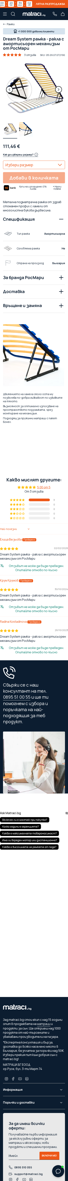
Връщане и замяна (22, 305)
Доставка (14, 291)
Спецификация (19, 219)
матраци (43, 1024)
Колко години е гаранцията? (20, 826)
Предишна (9, 89)
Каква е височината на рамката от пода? (29, 847)
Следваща (58, 89)
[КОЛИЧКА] (63, 14)
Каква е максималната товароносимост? (29, 833)
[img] (9, 549)
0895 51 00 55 (16, 697)
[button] (12, 55)
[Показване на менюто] (5, 14)
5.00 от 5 (43, 487)
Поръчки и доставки (19, 1102)
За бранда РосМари (23, 277)
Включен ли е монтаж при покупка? (24, 819)
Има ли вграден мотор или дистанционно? (29, 840)
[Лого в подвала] (17, 1008)
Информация (12, 1089)
